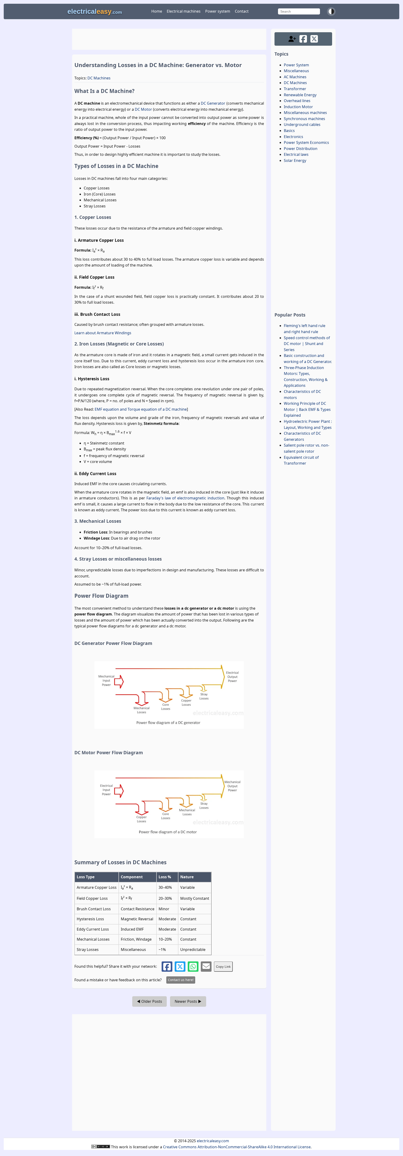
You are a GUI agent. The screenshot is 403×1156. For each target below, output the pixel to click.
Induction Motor (298, 106)
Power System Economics (306, 142)
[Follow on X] (314, 39)
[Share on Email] (206, 966)
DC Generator (213, 103)
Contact (242, 11)
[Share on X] (180, 966)
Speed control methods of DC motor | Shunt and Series (307, 343)
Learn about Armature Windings (102, 332)
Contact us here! (181, 980)
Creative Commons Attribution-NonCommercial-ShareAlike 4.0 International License (237, 1146)
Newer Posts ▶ (188, 1001)
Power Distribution (300, 148)
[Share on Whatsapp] (193, 966)
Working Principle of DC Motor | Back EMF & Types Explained (307, 409)
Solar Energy (295, 160)
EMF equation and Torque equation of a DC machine (141, 409)
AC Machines (295, 76)
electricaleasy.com (213, 1140)
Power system (217, 11)
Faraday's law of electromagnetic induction (185, 498)
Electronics (293, 136)
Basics (289, 130)
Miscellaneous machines (305, 112)
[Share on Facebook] (167, 966)
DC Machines (99, 78)
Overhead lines (297, 100)
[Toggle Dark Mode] (331, 11)
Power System (296, 65)
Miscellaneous (296, 70)
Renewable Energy (300, 94)
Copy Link (223, 966)
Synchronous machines (304, 118)
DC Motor (143, 109)
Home (156, 11)
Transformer (295, 88)
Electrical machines (184, 11)
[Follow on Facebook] (303, 39)
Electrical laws (296, 154)
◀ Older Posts (149, 1001)
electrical (94, 11)
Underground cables (302, 124)
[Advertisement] (169, 39)
